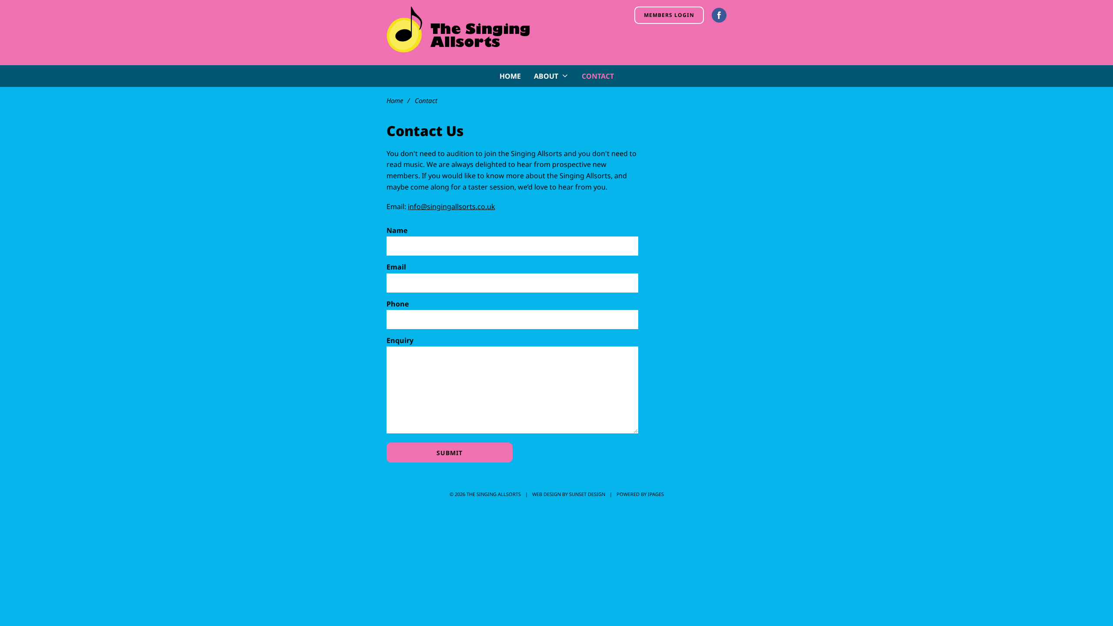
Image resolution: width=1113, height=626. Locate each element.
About (546, 76)
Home (510, 76)
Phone (398, 304)
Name (397, 230)
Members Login (669, 15)
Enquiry (400, 340)
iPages (656, 494)
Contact (598, 76)
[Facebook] (719, 15)
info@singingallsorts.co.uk (451, 206)
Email (396, 267)
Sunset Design (587, 494)
